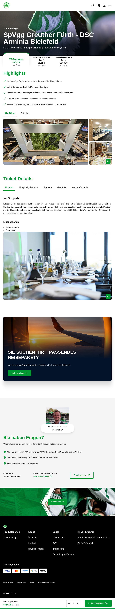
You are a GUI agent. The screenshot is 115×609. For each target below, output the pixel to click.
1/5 (108, 161)
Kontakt (32, 543)
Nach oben (57, 501)
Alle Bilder (9, 113)
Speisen (47, 187)
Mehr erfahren (20, 373)
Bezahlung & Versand (63, 554)
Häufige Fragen (36, 549)
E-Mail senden (82, 475)
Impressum (58, 549)
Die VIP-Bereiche (86, 543)
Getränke (61, 187)
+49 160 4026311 (42, 476)
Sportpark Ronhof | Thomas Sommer (94, 537)
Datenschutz (59, 537)
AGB (55, 543)
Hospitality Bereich (28, 187)
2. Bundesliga (10, 537)
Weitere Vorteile (80, 187)
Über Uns (33, 537)
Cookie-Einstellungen (46, 582)
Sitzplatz (25, 113)
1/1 (108, 296)
